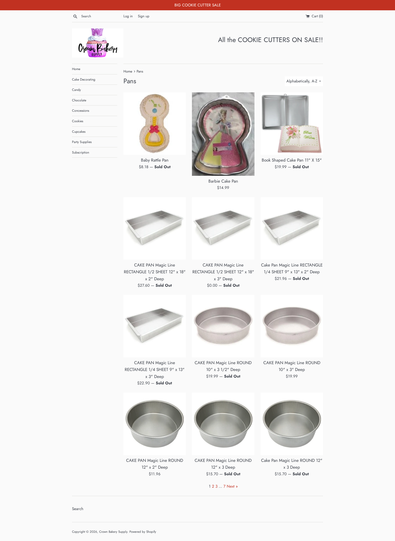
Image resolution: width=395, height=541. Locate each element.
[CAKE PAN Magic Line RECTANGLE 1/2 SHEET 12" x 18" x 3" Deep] (223, 228)
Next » (232, 486)
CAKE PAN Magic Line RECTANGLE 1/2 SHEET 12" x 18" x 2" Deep (155, 272)
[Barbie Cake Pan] (223, 134)
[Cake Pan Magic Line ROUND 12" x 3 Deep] (292, 424)
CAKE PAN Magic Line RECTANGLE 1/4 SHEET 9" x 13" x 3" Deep (155, 370)
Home (76, 69)
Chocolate (79, 100)
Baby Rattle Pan (154, 160)
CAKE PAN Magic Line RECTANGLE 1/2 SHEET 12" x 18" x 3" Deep (223, 272)
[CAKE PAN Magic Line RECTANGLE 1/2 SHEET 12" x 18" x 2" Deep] (154, 228)
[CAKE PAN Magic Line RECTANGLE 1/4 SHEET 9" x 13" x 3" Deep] (154, 326)
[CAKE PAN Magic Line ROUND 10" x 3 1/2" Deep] (223, 326)
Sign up (143, 16)
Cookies (77, 121)
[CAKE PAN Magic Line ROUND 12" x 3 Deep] (223, 424)
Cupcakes (78, 131)
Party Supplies (82, 142)
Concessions (80, 110)
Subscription (80, 152)
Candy (76, 89)
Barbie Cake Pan (223, 181)
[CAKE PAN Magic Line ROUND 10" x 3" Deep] (292, 326)
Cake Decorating (83, 79)
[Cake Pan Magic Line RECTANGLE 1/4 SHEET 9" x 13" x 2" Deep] (292, 228)
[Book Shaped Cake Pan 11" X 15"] (292, 123)
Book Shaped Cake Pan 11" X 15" (292, 160)
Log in (128, 16)
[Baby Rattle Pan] (154, 123)
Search (77, 509)
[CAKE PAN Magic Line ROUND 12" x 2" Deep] (154, 424)
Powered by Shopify (142, 531)
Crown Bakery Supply (113, 531)
